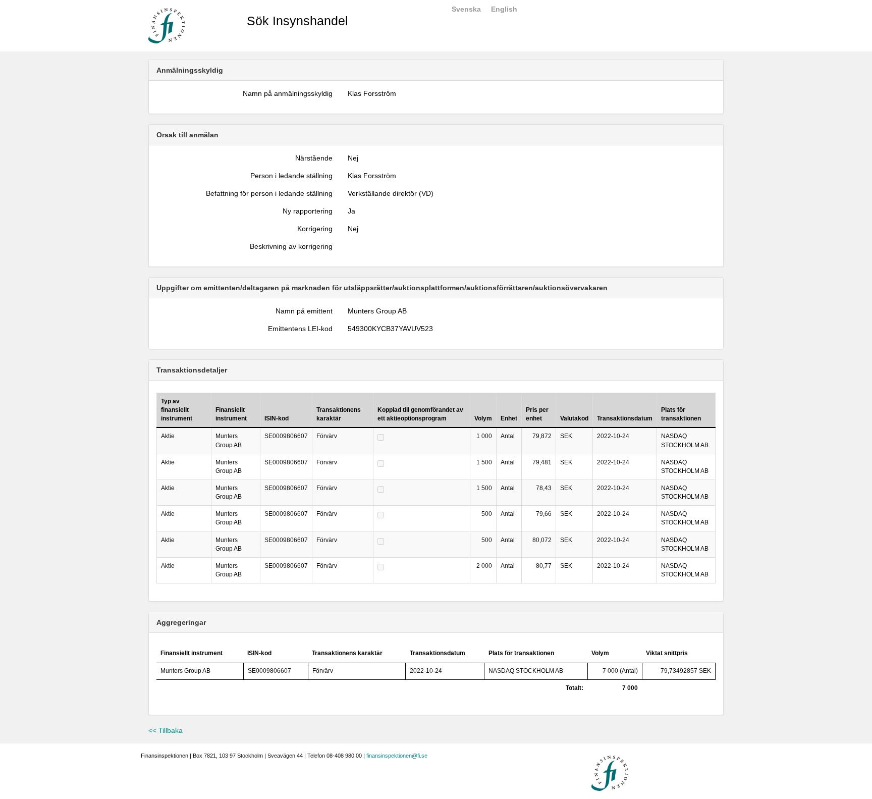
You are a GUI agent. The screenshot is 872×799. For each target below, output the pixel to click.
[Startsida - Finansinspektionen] (166, 25)
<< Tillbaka (165, 730)
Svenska (466, 9)
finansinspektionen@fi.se (396, 756)
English (504, 9)
